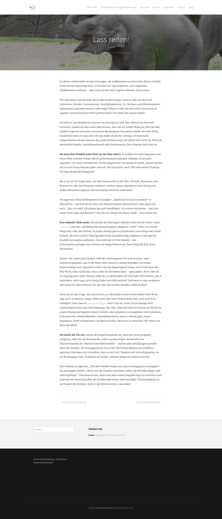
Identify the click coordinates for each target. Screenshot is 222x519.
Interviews (168, 7)
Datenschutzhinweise (43, 463)
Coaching (65, 226)
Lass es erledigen (97, 303)
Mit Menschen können (73, 402)
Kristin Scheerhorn (116, 53)
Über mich (92, 7)
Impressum (61, 459)
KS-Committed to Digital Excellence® (118, 7)
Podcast (181, 7)
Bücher (156, 7)
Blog (191, 7)
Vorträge (144, 7)
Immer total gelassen (149, 402)
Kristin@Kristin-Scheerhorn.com (110, 435)
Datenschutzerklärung (43, 459)
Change (111, 32)
